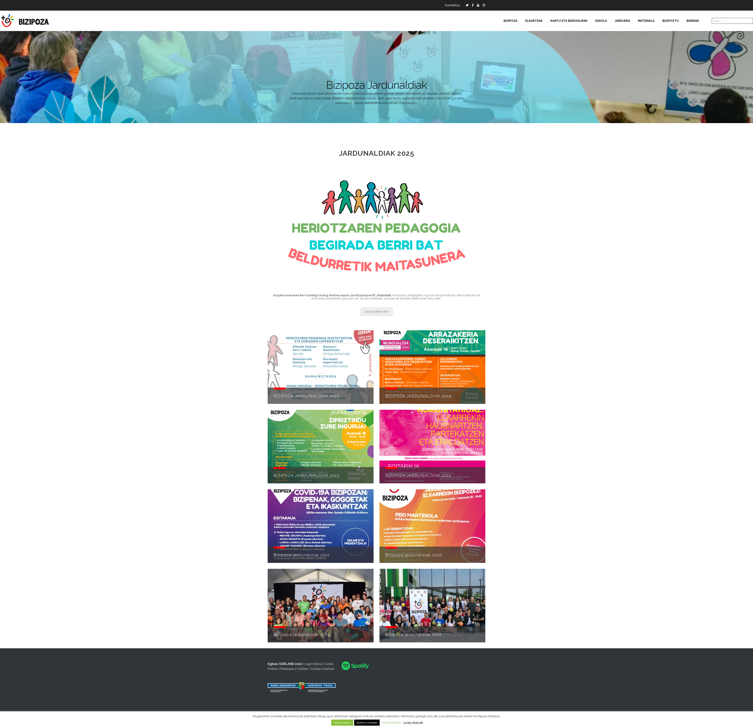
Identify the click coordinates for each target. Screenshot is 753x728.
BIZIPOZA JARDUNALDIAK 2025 (306, 396)
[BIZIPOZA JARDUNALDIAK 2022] (432, 446)
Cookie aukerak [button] (391, 722)
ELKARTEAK (534, 21)
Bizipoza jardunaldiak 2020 (413, 555)
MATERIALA (646, 21)
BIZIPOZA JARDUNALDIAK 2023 (306, 475)
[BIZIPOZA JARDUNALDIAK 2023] (321, 446)
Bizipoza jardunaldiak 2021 (301, 555)
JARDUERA (622, 21)
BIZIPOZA (510, 21)
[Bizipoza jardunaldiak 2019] (321, 605)
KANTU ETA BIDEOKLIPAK (568, 21)
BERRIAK (693, 21)
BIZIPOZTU (670, 21)
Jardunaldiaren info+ (377, 311)
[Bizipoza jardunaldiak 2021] (321, 526)
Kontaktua (452, 5)
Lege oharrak (413, 722)
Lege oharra (312, 664)
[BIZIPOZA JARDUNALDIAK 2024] (432, 367)
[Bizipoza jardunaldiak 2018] (432, 605)
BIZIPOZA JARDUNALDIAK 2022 (418, 475)
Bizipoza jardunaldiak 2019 (302, 634)
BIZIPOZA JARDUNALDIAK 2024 (418, 396)
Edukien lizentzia (322, 669)
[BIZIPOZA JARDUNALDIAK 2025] (321, 367)
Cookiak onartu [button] (342, 722)
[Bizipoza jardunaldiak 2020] (432, 526)
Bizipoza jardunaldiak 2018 (413, 634)
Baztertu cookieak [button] (366, 722)
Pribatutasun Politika (293, 669)
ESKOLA (601, 21)
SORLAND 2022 (290, 664)
